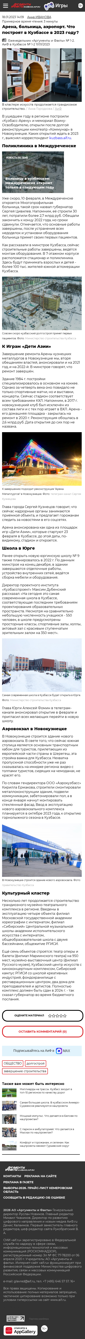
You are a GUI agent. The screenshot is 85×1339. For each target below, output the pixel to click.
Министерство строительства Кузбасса (50, 338)
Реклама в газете (18, 1182)
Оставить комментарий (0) (43, 1031)
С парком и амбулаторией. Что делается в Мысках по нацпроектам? (47, 1131)
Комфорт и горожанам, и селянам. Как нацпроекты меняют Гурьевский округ (44, 1144)
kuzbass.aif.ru (60, 138)
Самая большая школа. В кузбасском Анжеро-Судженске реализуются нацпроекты (50, 1104)
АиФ (58, 109)
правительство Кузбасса (18, 885)
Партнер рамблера (39, 1319)
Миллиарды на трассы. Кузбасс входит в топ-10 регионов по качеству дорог (46, 1091)
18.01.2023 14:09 (13, 17)
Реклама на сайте (40, 1176)
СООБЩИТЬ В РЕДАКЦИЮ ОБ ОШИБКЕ (34, 1197)
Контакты (12, 1176)
